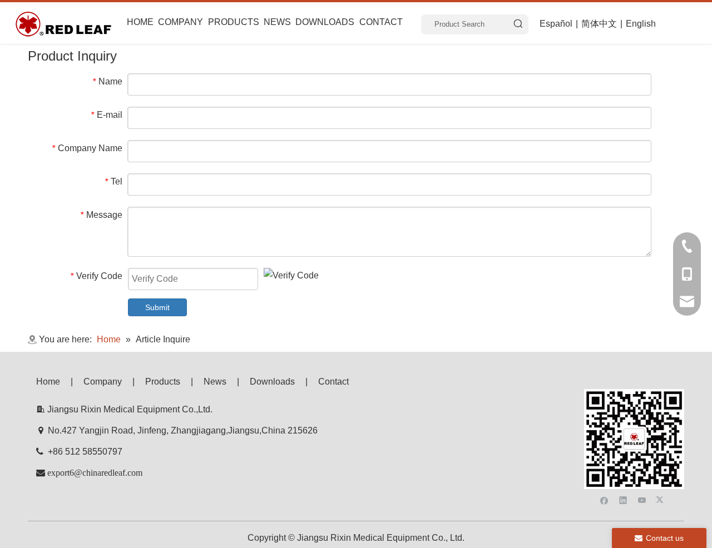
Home (48, 381)
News (215, 381)
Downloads (272, 381)
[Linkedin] (623, 499)
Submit (157, 307)
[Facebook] (604, 499)
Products (162, 381)
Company (102, 381)
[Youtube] (642, 499)
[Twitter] (661, 499)
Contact (333, 381)
